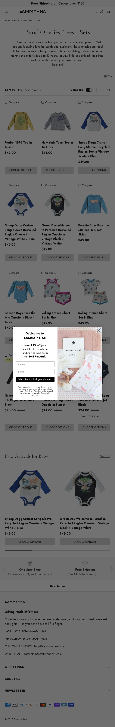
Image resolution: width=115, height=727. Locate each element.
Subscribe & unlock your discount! (35, 379)
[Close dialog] (98, 330)
